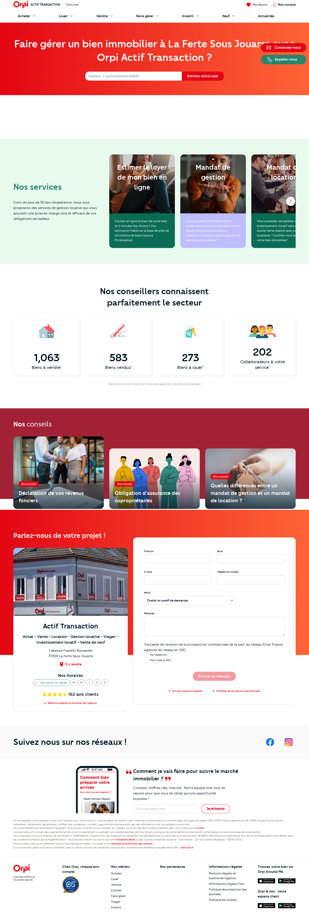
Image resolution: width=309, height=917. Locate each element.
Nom (220, 551)
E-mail (148, 571)
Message (149, 613)
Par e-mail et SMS (160, 660)
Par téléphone (158, 654)
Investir (116, 907)
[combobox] (88, 76)
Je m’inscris (216, 809)
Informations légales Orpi (226, 884)
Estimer (116, 890)
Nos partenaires (172, 867)
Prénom (149, 551)
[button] (51, 682)
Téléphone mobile (227, 571)
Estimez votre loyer (202, 76)
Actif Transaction (45, 4)
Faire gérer (118, 896)
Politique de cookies (223, 900)
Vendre (116, 884)
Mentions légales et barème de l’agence (222, 875)
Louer (115, 879)
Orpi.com (72, 4)
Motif (147, 592)
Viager (115, 901)
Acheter (116, 873)
